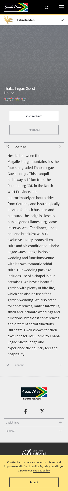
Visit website (34, 116)
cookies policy (41, 470)
